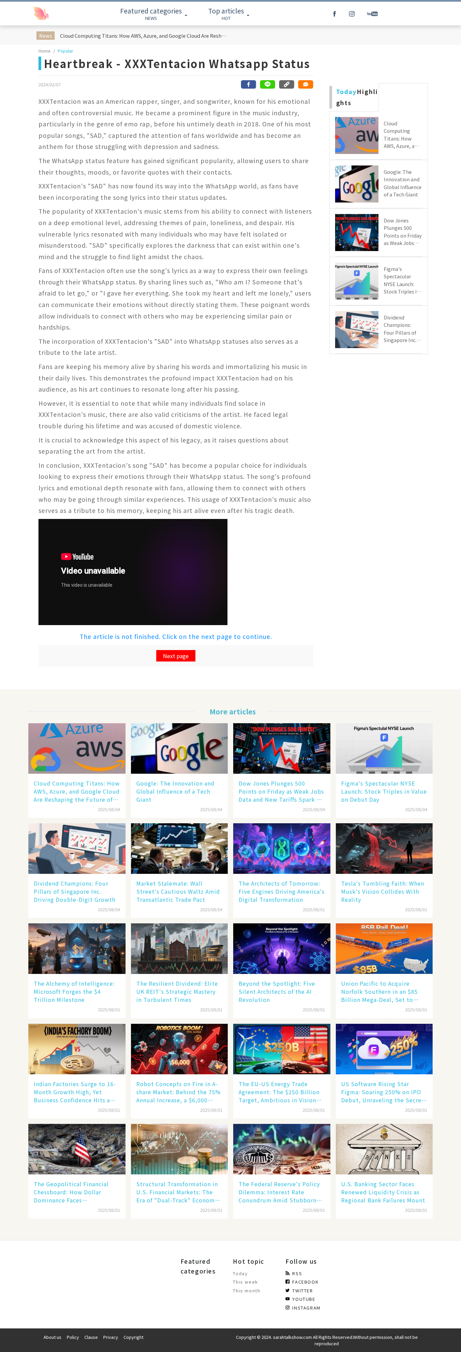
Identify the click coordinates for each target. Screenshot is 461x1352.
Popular (65, 51)
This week (245, 1282)
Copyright (133, 1337)
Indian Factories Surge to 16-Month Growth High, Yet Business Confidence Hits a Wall (75, 1092)
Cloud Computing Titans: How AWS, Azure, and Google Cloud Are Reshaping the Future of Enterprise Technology (144, 35)
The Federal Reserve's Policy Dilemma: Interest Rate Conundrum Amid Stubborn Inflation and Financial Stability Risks (279, 1192)
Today (240, 1273)
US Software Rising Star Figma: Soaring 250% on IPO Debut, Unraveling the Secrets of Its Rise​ (384, 1092)
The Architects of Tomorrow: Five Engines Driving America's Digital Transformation (282, 891)
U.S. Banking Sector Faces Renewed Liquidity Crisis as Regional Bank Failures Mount (383, 1192)
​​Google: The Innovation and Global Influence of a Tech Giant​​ (175, 791)
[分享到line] (267, 84)
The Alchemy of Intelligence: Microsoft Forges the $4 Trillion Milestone (74, 991)
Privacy (110, 1337)
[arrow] (56, 13)
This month (246, 1290)
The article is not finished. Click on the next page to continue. (176, 636)
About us (52, 1337)
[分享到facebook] (248, 84)
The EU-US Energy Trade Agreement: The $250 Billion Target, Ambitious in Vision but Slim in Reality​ (279, 1092)
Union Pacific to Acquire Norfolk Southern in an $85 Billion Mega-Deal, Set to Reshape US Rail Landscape (379, 991)
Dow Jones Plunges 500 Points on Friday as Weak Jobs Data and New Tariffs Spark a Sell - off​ (281, 791)
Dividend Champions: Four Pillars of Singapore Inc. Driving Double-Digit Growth (74, 891)
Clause (91, 1337)
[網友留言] (305, 84)
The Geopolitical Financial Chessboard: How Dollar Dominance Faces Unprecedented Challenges (72, 1192)
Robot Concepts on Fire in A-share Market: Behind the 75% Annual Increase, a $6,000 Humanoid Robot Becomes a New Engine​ (178, 1092)
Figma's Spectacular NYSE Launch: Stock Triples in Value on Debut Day (384, 791)
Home (44, 51)
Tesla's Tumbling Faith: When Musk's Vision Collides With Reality (382, 891)
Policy (73, 1337)
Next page (176, 656)
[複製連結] (286, 84)
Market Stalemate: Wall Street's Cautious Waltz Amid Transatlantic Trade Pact (178, 891)
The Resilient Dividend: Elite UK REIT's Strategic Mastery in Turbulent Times (177, 991)
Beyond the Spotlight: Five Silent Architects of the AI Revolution (277, 991)
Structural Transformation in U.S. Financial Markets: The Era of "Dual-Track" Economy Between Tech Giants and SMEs (177, 1192)
